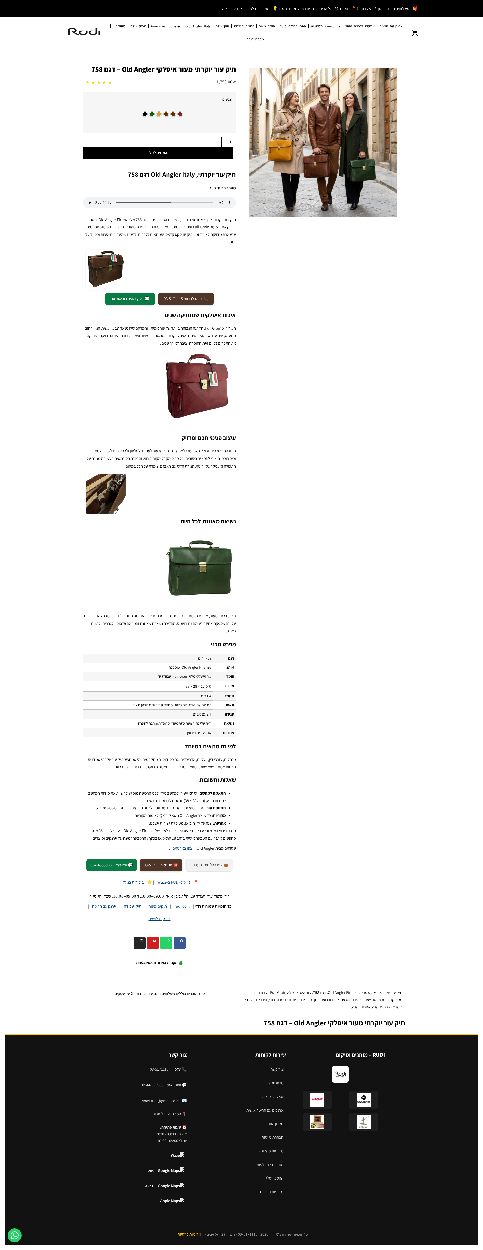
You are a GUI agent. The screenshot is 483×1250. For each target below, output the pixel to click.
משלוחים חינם (398, 8)
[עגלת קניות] (412, 33)
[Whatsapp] (166, 943)
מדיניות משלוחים (270, 1151)
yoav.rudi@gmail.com (160, 1100)
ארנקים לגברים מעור (360, 26)
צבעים (227, 99)
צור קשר (277, 1069)
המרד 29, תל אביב (334, 8)
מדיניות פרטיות (272, 1191)
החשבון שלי (275, 1178)
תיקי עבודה (132, 906)
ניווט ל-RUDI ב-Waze (173, 882)
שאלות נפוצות (273, 1096)
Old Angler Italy (197, 26)
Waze (175, 1155)
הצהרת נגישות (273, 1137)
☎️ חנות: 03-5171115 (161, 865)
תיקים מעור (158, 906)
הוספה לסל (158, 152)
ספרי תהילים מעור (293, 26)
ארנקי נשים (138, 26)
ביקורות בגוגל (133, 882)
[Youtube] (153, 943)
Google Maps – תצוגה (162, 1185)
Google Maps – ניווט (164, 1170)
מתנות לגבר (255, 39)
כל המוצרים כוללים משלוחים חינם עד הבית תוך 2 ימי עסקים (160, 993)
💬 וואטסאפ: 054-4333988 (111, 865)
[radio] (180, 114)
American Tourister (165, 26)
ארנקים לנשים (160, 918)
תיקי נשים (222, 26)
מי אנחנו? (276, 1083)
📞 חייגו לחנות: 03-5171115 (186, 298)
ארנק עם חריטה (391, 26)
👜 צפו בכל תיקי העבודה (209, 865)
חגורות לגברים (244, 26)
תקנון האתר (274, 1123)
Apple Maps (170, 1200)
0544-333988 (153, 1085)
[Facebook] (180, 943)
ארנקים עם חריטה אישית (265, 1110)
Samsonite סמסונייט (325, 26)
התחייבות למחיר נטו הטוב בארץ (245, 8)
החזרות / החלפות (270, 1164)
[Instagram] (140, 943)
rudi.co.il (182, 906)
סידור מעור (267, 26)
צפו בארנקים (182, 848)
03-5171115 (159, 1069)
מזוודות (120, 26)
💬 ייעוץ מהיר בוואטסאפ (130, 298)
